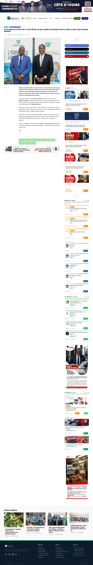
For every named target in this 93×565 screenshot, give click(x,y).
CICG (9, 34)
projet (41, 123)
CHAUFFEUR (72, 244)
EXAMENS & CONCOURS (68, 18)
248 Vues (29, 532)
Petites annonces (60, 549)
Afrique (21, 89)
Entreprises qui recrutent (62, 551)
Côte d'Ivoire (38, 88)
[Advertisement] (10, 110)
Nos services (59, 547)
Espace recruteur (60, 557)
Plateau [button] (27, 143)
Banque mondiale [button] (35, 140)
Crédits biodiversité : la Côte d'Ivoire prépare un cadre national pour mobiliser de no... (78, 528)
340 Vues (72, 532)
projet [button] (33, 143)
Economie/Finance (15, 27)
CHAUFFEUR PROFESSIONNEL (76, 285)
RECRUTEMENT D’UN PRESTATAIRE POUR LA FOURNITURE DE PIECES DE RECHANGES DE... (76, 126)
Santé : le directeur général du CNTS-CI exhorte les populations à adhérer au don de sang (42, 150)
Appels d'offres (42, 551)
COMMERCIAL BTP (74, 265)
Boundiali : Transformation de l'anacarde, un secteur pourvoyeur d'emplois (35, 529)
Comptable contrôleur (75, 255)
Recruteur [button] (77, 18)
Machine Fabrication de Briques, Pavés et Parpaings (75, 428)
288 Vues (50, 534)
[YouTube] (12, 554)
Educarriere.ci (11, 563)
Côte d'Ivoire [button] (45, 140)
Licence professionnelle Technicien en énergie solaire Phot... (78, 301)
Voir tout (86, 88)
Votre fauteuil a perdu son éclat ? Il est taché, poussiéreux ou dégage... (76, 408)
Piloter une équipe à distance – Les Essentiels (78, 312)
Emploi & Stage (42, 549)
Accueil (6, 27)
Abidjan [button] (53, 140)
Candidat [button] (85, 18)
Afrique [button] (21, 143)
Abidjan (21, 88)
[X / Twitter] (16, 554)
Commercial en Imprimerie (76, 275)
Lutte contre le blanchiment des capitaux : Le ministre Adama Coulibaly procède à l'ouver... (57, 530)
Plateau (38, 104)
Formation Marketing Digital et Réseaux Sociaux (79, 333)
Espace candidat (60, 555)
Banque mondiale (34, 91)
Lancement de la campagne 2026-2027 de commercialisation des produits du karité (13, 531)
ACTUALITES (28, 18)
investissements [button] (24, 140)
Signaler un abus (84, 563)
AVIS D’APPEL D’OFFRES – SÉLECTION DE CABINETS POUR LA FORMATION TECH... (75, 167)
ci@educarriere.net (79, 553)
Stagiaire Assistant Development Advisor (79, 220)
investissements (50, 123)
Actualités (41, 547)
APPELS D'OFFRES (43, 18)
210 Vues (7, 536)
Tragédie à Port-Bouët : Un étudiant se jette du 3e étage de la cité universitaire (21, 150)
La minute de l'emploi (44, 553)
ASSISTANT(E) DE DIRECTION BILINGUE (78, 208)
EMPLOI (35, 18)
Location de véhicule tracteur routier (74, 444)
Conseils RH (59, 553)
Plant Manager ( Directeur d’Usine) (77, 231)
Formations (41, 557)
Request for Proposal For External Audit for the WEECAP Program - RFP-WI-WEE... (76, 104)
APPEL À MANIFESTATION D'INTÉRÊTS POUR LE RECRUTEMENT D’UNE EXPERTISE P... (76, 146)
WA (86, 413)
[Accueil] (22, 18)
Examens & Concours (43, 555)
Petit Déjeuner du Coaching (76, 322)
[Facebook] (6, 554)
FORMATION (58, 18)
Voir (86, 109)
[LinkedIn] (9, 554)
